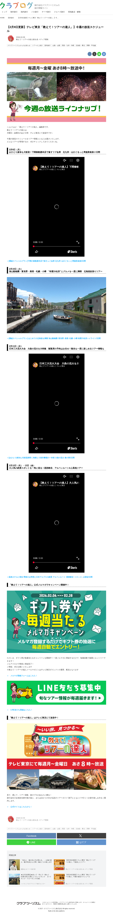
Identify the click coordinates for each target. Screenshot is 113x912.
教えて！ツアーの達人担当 (26, 39)
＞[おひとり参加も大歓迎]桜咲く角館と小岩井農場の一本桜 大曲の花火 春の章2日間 (41, 458)
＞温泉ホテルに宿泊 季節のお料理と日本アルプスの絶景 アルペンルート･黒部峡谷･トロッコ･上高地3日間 (49, 577)
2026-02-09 (20, 37)
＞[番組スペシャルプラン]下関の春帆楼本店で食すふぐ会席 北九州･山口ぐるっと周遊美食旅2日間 (46, 261)
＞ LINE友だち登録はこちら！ (20, 710)
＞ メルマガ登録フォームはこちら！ (22, 676)
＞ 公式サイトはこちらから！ (19, 807)
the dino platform (58, 911)
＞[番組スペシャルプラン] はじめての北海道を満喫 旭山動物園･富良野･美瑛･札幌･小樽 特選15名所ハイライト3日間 (54, 338)
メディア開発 (43, 39)
